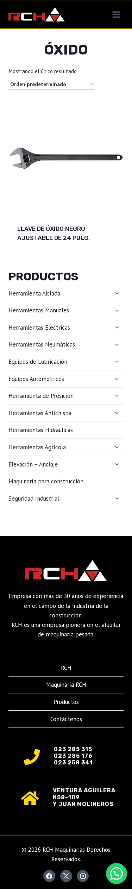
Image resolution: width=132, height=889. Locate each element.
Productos (66, 702)
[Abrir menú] (116, 14)
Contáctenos (66, 719)
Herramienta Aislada (34, 293)
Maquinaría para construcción (45, 481)
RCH (66, 668)
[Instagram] (83, 876)
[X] (66, 876)
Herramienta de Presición (41, 396)
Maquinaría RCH (66, 684)
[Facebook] (49, 876)
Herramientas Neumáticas (41, 344)
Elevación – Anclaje (33, 464)
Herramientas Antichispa (39, 413)
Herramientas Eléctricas (39, 327)
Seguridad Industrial (33, 498)
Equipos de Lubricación (37, 362)
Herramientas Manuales (38, 310)
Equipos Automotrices (36, 379)
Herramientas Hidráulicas (40, 430)
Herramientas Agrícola (37, 447)
